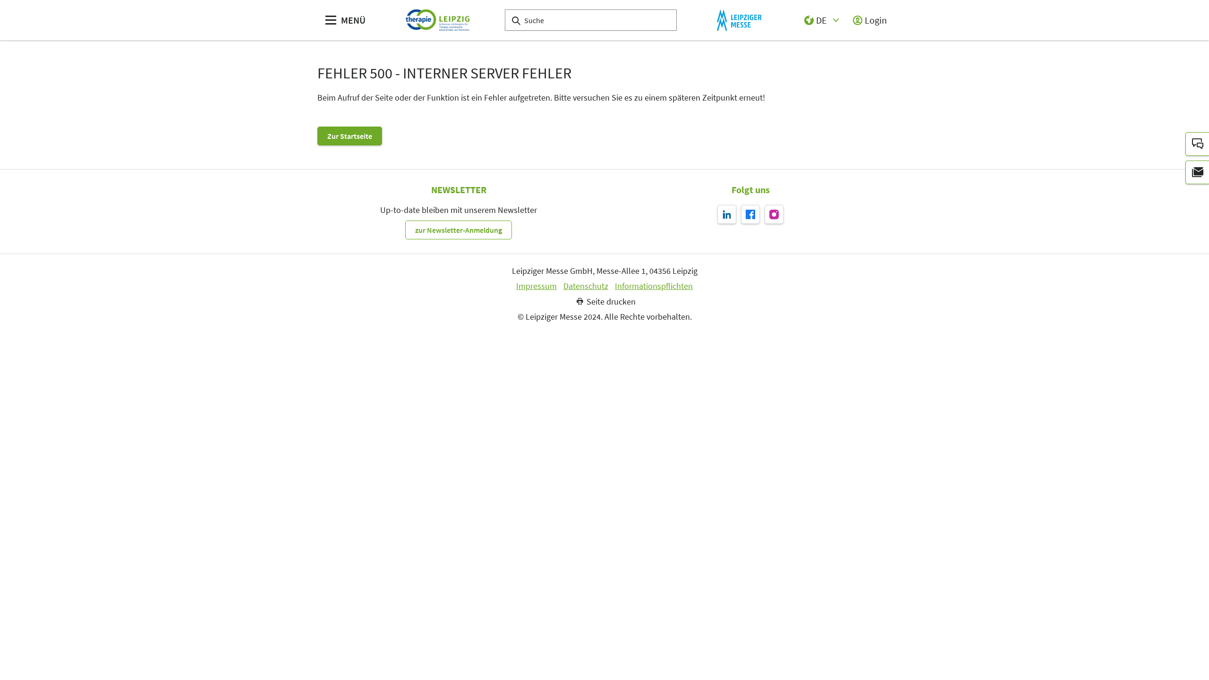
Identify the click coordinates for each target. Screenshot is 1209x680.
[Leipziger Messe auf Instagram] (774, 214)
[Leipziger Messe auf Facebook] (750, 214)
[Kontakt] (1197, 144)
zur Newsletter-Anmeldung (458, 230)
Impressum (536, 286)
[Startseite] (437, 20)
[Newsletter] (1197, 172)
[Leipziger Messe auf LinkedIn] (726, 214)
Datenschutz (585, 286)
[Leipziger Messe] (739, 20)
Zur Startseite (349, 136)
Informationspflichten (654, 286)
